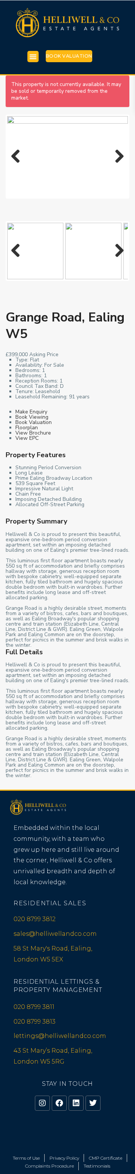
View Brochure (33, 432)
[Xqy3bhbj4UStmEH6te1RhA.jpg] (67, 156)
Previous (18, 163)
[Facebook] (59, 1103)
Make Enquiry (31, 411)
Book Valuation (69, 56)
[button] (33, 56)
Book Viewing (31, 417)
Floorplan (26, 427)
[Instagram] (42, 1103)
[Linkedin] (76, 1103)
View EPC (27, 438)
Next (118, 163)
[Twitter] (93, 1103)
